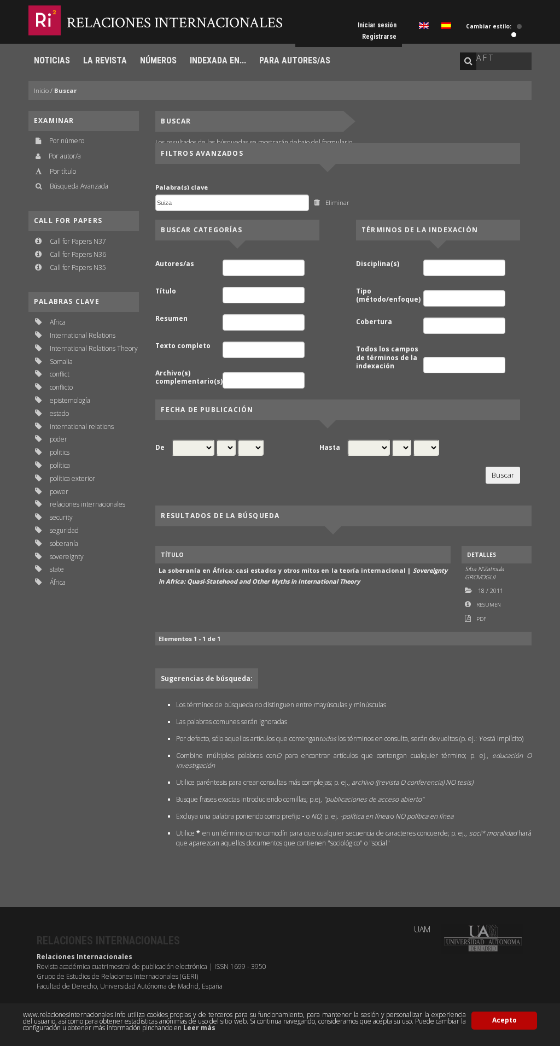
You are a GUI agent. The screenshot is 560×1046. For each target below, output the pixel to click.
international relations (82, 426)
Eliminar (337, 202)
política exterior (72, 478)
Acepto (504, 1020)
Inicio (41, 90)
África (58, 582)
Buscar (65, 90)
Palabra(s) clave (181, 187)
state (57, 569)
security (61, 517)
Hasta (329, 447)
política (60, 465)
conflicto (61, 387)
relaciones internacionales (87, 504)
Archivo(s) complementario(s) (188, 377)
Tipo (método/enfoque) (388, 295)
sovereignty (67, 556)
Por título (63, 171)
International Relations (82, 335)
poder (58, 439)
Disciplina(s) (377, 264)
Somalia (61, 361)
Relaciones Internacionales (175, 22)
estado (59, 413)
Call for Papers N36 (78, 254)
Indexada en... (218, 60)
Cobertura (374, 322)
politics (59, 452)
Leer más (199, 1027)
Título (165, 291)
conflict (59, 374)
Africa (58, 322)
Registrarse (379, 36)
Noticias (52, 60)
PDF (481, 618)
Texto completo (183, 346)
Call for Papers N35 (78, 267)
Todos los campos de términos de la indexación (387, 358)
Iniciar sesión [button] (377, 25)
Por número (66, 140)
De (160, 447)
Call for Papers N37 (78, 241)
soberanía (64, 543)
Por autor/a (65, 156)
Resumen (171, 318)
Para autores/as (294, 60)
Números (158, 60)
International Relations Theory (94, 348)
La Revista (105, 60)
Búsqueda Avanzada (79, 186)
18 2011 (490, 590)
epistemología (70, 400)
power (59, 491)
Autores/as (174, 264)
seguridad (64, 530)
